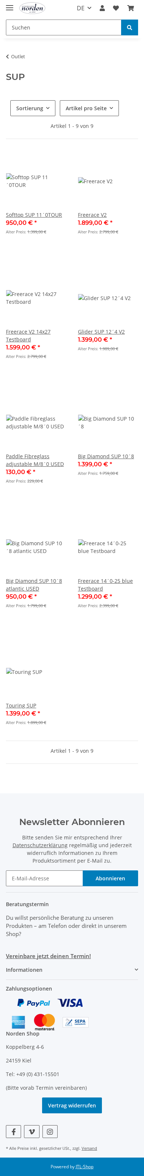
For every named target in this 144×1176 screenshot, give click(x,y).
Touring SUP (21, 705)
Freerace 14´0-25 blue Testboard (105, 584)
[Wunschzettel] (116, 8)
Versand (89, 1148)
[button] (102, 8)
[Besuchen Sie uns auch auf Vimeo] (31, 1131)
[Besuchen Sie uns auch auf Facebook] (13, 1131)
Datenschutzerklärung (40, 845)
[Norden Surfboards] (32, 8)
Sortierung (29, 108)
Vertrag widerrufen (72, 1105)
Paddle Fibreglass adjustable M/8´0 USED (35, 460)
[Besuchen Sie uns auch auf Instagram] (50, 1131)
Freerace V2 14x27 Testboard (28, 335)
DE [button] (81, 8)
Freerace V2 (92, 214)
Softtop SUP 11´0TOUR (34, 214)
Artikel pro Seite (86, 108)
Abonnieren (110, 878)
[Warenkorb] (130, 8)
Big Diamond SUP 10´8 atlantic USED (34, 584)
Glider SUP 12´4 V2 (101, 331)
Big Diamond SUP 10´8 (106, 456)
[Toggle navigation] (9, 4)
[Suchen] (129, 27)
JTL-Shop (84, 1166)
